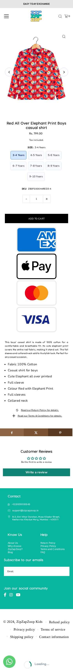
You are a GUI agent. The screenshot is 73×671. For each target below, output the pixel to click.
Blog (10, 552)
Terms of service (53, 629)
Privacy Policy (48, 546)
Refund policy (59, 622)
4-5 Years (36, 155)
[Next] (63, 72)
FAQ (42, 552)
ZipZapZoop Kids (29, 622)
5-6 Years (54, 155)
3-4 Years (19, 155)
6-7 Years (18, 166)
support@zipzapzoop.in (25, 510)
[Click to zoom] (63, 36)
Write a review (36, 472)
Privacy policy (24, 629)
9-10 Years (36, 176)
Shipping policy (21, 637)
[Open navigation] (6, 16)
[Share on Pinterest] (60, 432)
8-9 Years (53, 166)
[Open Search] (60, 16)
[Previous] (9, 72)
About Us (13, 543)
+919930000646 (21, 504)
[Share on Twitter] (36, 432)
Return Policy (47, 543)
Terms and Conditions (52, 549)
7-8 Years (36, 166)
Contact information (54, 637)
